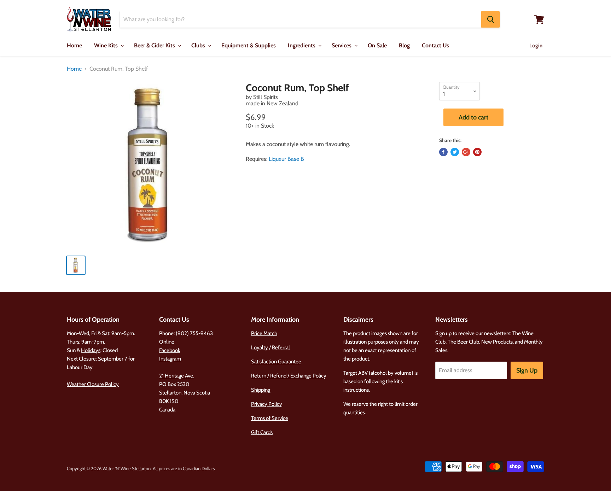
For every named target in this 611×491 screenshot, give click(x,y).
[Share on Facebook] (443, 152)
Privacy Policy (266, 404)
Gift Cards (262, 432)
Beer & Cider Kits (155, 45)
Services (342, 45)
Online (166, 342)
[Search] (490, 19)
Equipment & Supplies (248, 45)
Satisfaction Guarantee (276, 361)
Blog (404, 45)
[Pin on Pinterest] (477, 152)
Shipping (260, 390)
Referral (281, 347)
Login (535, 45)
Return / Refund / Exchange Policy (288, 376)
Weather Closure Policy (93, 384)
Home (74, 45)
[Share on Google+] (466, 152)
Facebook (169, 350)
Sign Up (526, 370)
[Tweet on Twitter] (454, 152)
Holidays (90, 350)
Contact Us (435, 45)
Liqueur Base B (286, 159)
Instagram (170, 359)
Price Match (264, 333)
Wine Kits (106, 45)
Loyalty (259, 347)
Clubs (198, 45)
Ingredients (302, 45)
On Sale (377, 45)
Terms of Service (269, 418)
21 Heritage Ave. (176, 376)
